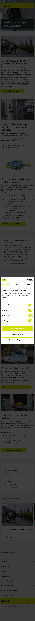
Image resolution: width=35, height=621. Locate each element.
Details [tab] (17, 284)
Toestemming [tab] (6, 284)
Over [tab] (28, 284)
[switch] (30, 310)
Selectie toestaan (17, 334)
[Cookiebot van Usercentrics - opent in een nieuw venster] (25, 280)
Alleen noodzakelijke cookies (17, 340)
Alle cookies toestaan (17, 328)
